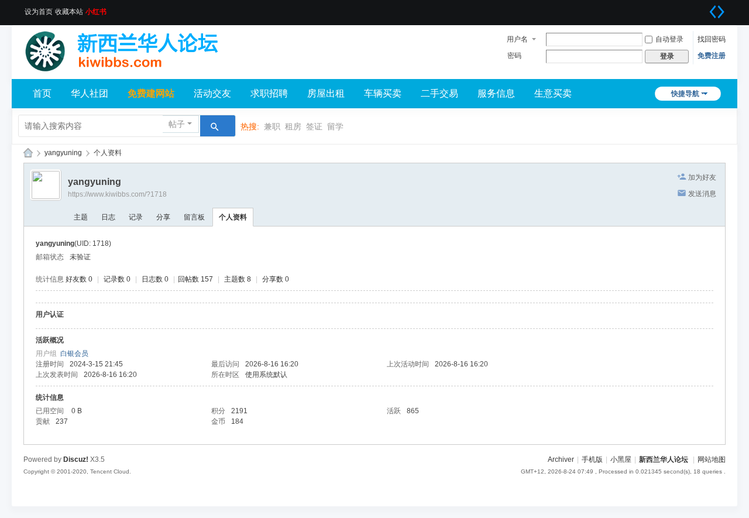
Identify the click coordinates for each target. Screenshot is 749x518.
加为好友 (702, 177)
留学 (335, 126)
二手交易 (439, 93)
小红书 (95, 12)
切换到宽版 (717, 11)
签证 (314, 126)
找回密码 (712, 39)
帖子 (177, 124)
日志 (108, 217)
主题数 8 (237, 279)
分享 (163, 217)
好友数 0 (79, 279)
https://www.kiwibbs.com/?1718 (117, 194)
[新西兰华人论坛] (128, 48)
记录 (136, 217)
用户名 (517, 39)
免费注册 (712, 56)
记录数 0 (117, 279)
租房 (293, 126)
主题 (81, 217)
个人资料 (233, 217)
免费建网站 (151, 93)
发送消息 (702, 194)
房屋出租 (326, 93)
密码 (514, 56)
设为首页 (39, 12)
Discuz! (75, 459)
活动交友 (212, 93)
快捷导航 (685, 94)
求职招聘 (269, 93)
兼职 (272, 126)
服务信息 (496, 93)
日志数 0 (155, 279)
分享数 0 (275, 279)
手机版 (592, 459)
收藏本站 (69, 12)
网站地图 (712, 459)
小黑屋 (620, 459)
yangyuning (63, 153)
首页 (42, 93)
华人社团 (89, 93)
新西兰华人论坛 (28, 153)
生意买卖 (553, 93)
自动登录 (669, 39)
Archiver (561, 459)
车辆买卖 (382, 93)
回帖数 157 (195, 279)
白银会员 (74, 353)
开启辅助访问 (702, 8)
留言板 (194, 217)
